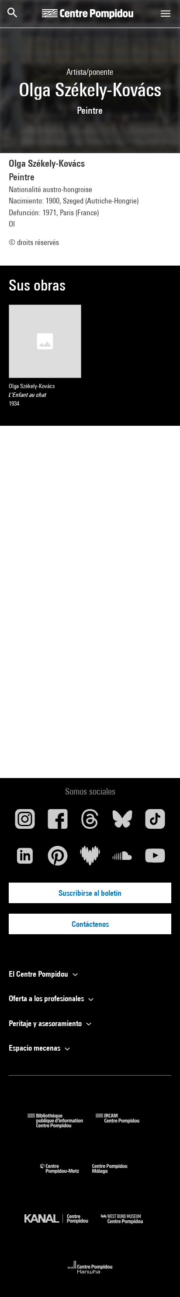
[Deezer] (90, 859)
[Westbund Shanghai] (128, 1226)
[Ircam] (124, 1125)
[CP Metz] (66, 1175)
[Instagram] (25, 822)
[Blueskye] (122, 822)
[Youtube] (155, 859)
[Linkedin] (25, 859)
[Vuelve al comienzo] (159, 1276)
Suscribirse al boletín (90, 892)
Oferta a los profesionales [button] (47, 998)
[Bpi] (62, 1125)
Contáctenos (90, 924)
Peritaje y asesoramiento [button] (46, 1023)
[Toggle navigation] (165, 13)
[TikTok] (155, 822)
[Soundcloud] (122, 859)
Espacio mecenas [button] (35, 1047)
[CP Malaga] (116, 1175)
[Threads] (90, 822)
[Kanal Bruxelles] (62, 1226)
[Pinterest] (57, 859)
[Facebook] (57, 822)
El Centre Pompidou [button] (39, 973)
